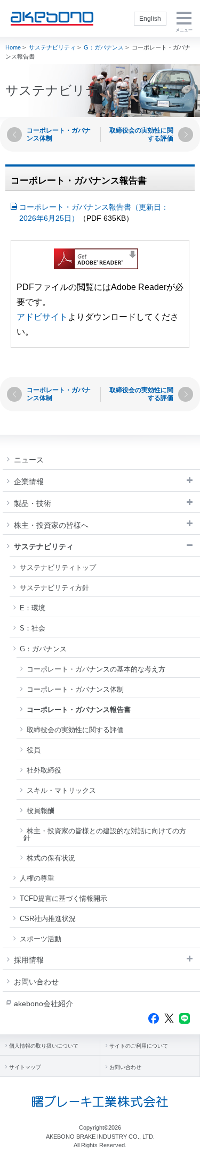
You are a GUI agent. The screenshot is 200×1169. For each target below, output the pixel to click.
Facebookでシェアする (153, 1018)
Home (13, 47)
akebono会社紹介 (43, 1003)
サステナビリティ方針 (54, 588)
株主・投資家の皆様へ (51, 525)
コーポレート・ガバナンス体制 (75, 689)
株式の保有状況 (51, 858)
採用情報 (29, 960)
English (150, 18)
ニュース (29, 459)
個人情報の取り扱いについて (43, 1046)
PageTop (184, 1156)
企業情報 (29, 481)
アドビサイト (42, 316)
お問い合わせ (36, 981)
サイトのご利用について (138, 1046)
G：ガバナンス (104, 47)
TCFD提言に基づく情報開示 (63, 898)
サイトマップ (25, 1067)
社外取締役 (44, 770)
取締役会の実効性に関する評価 (75, 730)
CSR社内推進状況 (48, 919)
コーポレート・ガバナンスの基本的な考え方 (96, 669)
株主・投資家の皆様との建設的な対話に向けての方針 (105, 834)
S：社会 (32, 628)
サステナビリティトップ (58, 567)
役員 (34, 750)
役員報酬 (40, 811)
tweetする (169, 1018)
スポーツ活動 (40, 939)
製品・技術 (32, 503)
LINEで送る (184, 1018)
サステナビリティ (52, 47)
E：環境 (32, 608)
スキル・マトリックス (61, 790)
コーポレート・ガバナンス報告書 (79, 710)
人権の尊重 (37, 878)
